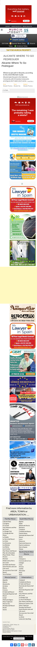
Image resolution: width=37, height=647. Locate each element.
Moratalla (22, 567)
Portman (5, 555)
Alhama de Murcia (24, 522)
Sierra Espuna (23, 544)
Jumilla (21, 565)
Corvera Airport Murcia (8, 625)
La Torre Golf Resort (9, 536)
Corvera (5, 586)
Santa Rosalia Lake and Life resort (9, 564)
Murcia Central (10, 574)
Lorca (20, 536)
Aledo (20, 520)
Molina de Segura (8, 596)
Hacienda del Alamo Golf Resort (26, 533)
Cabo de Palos (7, 518)
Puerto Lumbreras (24, 542)
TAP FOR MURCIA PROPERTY (18, 47)
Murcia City (6, 600)
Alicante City (17, 82)
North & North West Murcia (26, 549)
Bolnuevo (22, 524)
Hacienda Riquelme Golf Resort (10, 591)
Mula (20, 569)
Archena (5, 582)
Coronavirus (6, 623)
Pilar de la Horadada (9, 549)
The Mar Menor (10, 515)
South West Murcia (26, 515)
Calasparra (22, 555)
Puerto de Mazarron (25, 540)
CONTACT (7, 23)
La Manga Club (7, 528)
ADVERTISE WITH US (16, 23)
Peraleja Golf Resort (9, 602)
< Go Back (5, 86)
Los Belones (6, 541)
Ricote (5, 604)
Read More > (30, 77)
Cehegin (21, 559)
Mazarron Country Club (26, 600)
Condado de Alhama (25, 528)
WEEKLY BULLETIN (27, 23)
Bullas (21, 553)
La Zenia (21, 613)
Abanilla (5, 577)
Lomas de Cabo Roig (25, 615)
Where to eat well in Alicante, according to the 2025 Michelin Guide (18, 70)
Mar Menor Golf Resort (10, 547)
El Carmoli (6, 522)
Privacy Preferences (19, 635)
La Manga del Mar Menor (8, 531)
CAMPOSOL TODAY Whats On (11, 621)
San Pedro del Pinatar (9, 561)
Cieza (20, 561)
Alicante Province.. (8, 82)
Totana (21, 546)
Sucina (5, 606)
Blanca (5, 584)
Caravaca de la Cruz (25, 557)
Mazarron (22, 538)
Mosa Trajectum (7, 598)
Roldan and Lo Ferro (8, 557)
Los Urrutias (6, 545)
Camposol (22, 526)
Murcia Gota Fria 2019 (8, 626)
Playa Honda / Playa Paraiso (9, 552)
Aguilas (21, 518)
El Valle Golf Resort (8, 588)
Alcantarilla (6, 580)
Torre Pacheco (7, 571)
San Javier (6, 559)
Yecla (20, 571)
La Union (5, 538)
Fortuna (21, 563)
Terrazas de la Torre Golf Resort (10, 568)
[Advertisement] (18, 281)
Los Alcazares (7, 540)
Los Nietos (6, 543)
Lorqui (5, 594)
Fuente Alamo (23, 530)
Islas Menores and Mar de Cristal (9, 525)
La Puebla (6, 534)
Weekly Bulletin (7, 628)
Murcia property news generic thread (12, 627)
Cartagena (6, 520)
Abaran (5, 579)
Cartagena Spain (7, 622)
